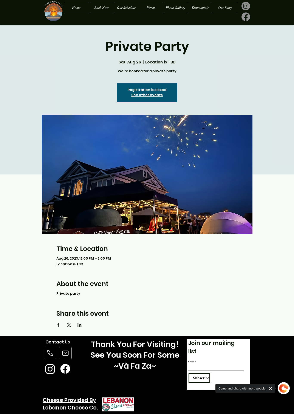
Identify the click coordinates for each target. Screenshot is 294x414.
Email (191, 361)
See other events (147, 94)
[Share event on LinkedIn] (79, 325)
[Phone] (50, 353)
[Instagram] (245, 6)
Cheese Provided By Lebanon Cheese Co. (70, 403)
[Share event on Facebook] (58, 325)
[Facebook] (245, 16)
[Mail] (65, 353)
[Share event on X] (69, 325)
